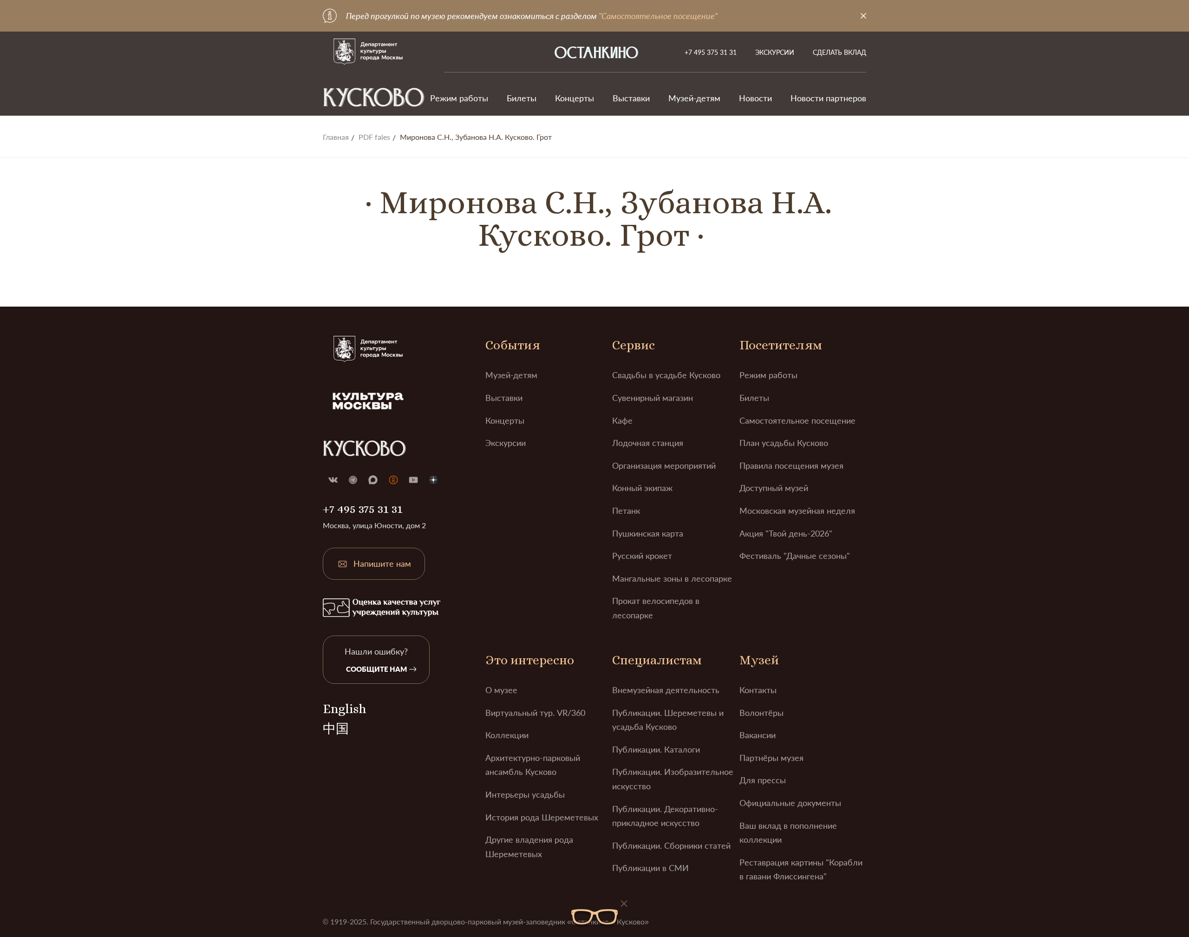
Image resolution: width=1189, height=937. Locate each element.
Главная (336, 137)
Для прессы (762, 780)
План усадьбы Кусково (783, 443)
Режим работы (459, 98)
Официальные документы (790, 803)
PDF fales (374, 137)
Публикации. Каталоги (656, 749)
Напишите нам (382, 563)
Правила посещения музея (791, 465)
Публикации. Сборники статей (671, 845)
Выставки (631, 98)
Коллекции (507, 735)
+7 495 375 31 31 (711, 52)
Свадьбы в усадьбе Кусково (666, 375)
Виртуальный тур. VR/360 (535, 713)
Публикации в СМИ (650, 868)
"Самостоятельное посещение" (658, 16)
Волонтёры (761, 713)
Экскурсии (774, 52)
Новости (755, 98)
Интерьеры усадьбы (525, 794)
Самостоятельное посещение (797, 420)
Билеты (521, 98)
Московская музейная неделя (797, 510)
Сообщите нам (376, 669)
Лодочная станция (647, 443)
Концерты (574, 98)
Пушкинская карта (647, 533)
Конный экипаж (642, 488)
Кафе (622, 420)
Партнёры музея (771, 758)
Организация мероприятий (664, 465)
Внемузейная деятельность (665, 690)
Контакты (758, 690)
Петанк (626, 510)
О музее (501, 690)
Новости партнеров (828, 98)
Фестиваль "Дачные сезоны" (794, 555)
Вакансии (757, 735)
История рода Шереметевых (541, 817)
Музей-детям (694, 98)
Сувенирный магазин (652, 398)
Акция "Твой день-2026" (785, 533)
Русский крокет (642, 555)
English (344, 708)
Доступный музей (773, 488)
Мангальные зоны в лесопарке (672, 578)
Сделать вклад (839, 52)
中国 (336, 728)
